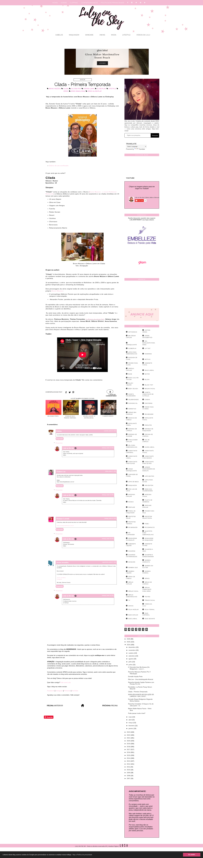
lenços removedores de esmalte (148, 468)
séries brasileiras (78, 91)
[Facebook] (128, 2)
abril (130, 720)
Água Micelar (133, 609)
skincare (131, 562)
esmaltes (148, 425)
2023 (129, 732)
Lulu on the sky (68, 448)
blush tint (149, 385)
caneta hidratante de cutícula (148, 394)
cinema (147, 399)
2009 (129, 772)
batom (147, 374)
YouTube (75, 691)
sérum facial (133, 591)
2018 (129, 746)
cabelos (102, 50)
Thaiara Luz (60, 471)
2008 (129, 775)
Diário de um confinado (59, 165)
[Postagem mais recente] (55, 706)
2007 (129, 778)
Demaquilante (131, 344)
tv (129, 600)
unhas (130, 606)
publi (147, 523)
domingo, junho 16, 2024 (107, 447)
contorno (148, 403)
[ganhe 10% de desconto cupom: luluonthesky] (142, 251)
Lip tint (147, 348)
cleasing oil (133, 403)
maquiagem (132, 485)
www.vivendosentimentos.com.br (65, 525)
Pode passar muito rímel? (136, 713)
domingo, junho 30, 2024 (107, 538)
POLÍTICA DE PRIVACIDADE (112, 3)
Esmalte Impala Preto (135, 676)
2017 (129, 749)
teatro (147, 596)
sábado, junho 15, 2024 (110, 471)
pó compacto (150, 527)
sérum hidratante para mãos (146, 589)
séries (65, 91)
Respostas (59, 443)
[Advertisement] (141, 295)
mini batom (149, 485)
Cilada (65, 88)
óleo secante (150, 618)
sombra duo (133, 567)
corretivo (132, 409)
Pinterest (67, 691)
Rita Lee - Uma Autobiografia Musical (140, 679)
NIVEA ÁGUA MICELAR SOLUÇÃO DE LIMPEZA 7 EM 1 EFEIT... (141, 695)
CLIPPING (74, 3)
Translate (142, 149)
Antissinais (132, 332)
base (130, 374)
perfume (131, 507)
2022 (129, 735)
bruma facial (150, 388)
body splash (133, 388)
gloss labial (149, 447)
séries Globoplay (94, 91)
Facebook (51, 691)
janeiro (131, 728)
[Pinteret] (141, 2)
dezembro (132, 647)
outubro (131, 653)
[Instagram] (132, 2)
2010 (129, 770)
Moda (113, 35)
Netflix (147, 359)
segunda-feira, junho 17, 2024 (109, 562)
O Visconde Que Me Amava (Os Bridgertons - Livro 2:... (139, 668)
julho (130, 662)
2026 (129, 639)
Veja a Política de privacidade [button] (82, 854)
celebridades (133, 399)
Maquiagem (74, 35)
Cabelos (59, 35)
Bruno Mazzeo (55, 88)
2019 (129, 743)
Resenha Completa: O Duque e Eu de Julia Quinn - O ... (141, 704)
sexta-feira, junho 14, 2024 (110, 430)
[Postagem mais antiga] (110, 706)
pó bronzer (132, 527)
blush (147, 379)
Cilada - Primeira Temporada (137, 691)
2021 (129, 738)
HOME (55, 3)
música (131, 502)
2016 (129, 752)
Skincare (89, 35)
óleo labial (132, 618)
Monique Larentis (62, 519)
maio (130, 717)
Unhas (102, 35)
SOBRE (64, 3)
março (131, 722)
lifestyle (112, 88)
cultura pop (76, 88)
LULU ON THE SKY (80, 846)
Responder (59, 438)
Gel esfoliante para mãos (148, 342)
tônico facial (150, 600)
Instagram (59, 579)
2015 (129, 755)
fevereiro (132, 725)
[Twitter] (136, 2)
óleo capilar (133, 615)
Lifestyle (126, 35)
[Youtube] (145, 2)
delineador (149, 414)
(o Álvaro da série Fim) (95, 319)
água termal (150, 609)
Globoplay (101, 88)
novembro (132, 650)
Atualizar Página (113, 846)
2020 (129, 741)
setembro (132, 656)
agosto (131, 659)
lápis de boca (133, 481)
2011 (128, 767)
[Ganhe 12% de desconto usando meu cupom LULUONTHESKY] (141, 270)
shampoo (131, 551)
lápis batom (149, 476)
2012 (129, 764)
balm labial (149, 370)
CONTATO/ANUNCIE (89, 3)
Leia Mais (102, 63)
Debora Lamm (88, 88)
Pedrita (59, 431)
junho (131, 664)
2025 (129, 642)
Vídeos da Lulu (143, 35)
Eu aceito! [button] (191, 854)
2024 (129, 644)
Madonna (148, 354)
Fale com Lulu (65, 682)
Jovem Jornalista (62, 562)
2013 (129, 761)
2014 (129, 758)
